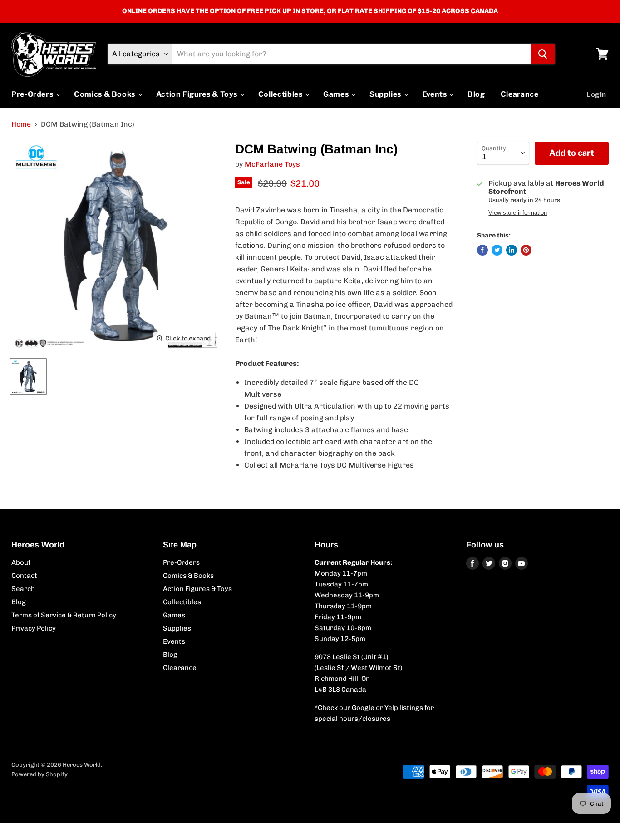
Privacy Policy (33, 628)
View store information (517, 213)
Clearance (520, 94)
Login (596, 94)
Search (23, 589)
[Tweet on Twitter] (497, 250)
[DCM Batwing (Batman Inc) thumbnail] (28, 376)
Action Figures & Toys (197, 94)
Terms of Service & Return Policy (63, 615)
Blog (476, 94)
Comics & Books (105, 94)
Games (336, 94)
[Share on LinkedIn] (511, 250)
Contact (24, 576)
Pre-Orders (33, 94)
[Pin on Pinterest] (526, 250)
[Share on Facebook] (482, 250)
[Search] (543, 54)
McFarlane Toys (272, 164)
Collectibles (281, 94)
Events (435, 94)
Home (21, 124)
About (21, 562)
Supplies (386, 94)
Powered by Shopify (39, 774)
